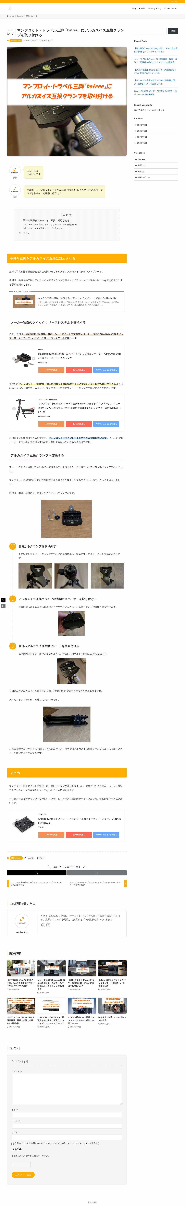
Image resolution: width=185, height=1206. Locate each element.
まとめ (26, 233)
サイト (15, 1132)
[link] (43, 925)
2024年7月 (142, 137)
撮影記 (141, 171)
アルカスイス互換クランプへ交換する (45, 228)
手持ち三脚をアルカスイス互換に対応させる (46, 220)
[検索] (176, 1)
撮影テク (142, 165)
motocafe (22, 932)
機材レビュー (16, 40)
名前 (15, 1110)
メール (16, 1121)
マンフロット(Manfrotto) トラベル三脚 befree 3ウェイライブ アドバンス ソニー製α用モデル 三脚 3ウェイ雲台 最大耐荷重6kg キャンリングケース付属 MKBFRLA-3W (79, 407)
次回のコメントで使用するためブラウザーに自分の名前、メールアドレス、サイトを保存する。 (58, 1143)
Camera (141, 159)
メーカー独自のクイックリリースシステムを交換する (52, 224)
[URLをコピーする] (97, 872)
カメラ (30, 858)
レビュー (40, 858)
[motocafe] (10, 8)
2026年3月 (142, 125)
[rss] (172, 1)
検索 (173, 31)
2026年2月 (142, 131)
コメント (17, 1071)
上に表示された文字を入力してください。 (31, 1156)
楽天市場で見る (79, 370)
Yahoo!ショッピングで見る (106, 370)
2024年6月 (142, 143)
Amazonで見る (51, 370)
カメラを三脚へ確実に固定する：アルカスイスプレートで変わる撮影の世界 (77, 298)
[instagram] (48, 925)
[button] (36, 872)
